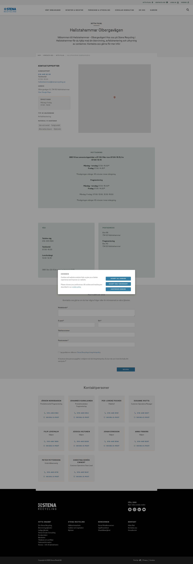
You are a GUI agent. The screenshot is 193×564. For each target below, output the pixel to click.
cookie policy (76, 287)
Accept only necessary (118, 284)
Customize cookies (118, 289)
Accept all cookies (118, 278)
